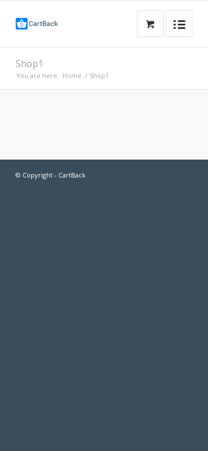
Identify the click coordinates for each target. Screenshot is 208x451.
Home (71, 75)
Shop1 (29, 63)
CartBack (72, 175)
